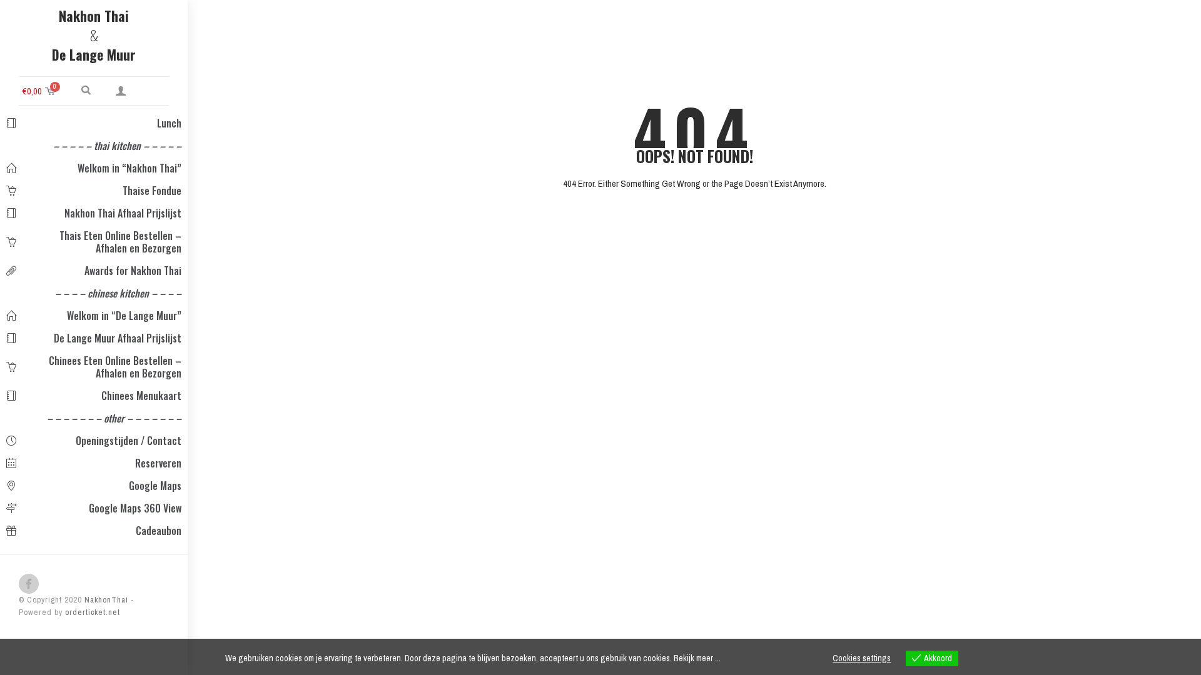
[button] (86, 89)
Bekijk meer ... (697, 658)
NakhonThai (105, 599)
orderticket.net (92, 612)
